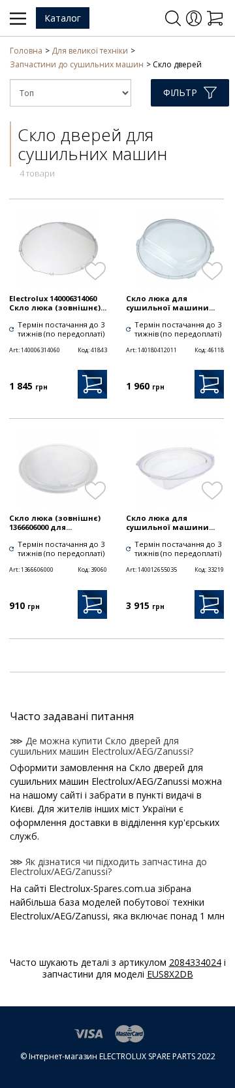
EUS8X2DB (170, 974)
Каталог (62, 18)
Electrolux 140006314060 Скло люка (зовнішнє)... (57, 303)
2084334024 (195, 962)
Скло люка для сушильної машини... (170, 303)
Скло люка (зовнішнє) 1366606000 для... (55, 523)
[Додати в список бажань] (95, 271)
